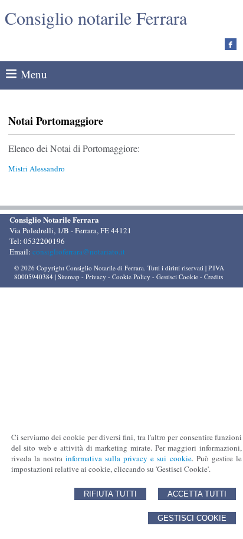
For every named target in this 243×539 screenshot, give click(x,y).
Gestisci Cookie (191, 518)
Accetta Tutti (197, 494)
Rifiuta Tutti (110, 494)
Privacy (96, 276)
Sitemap (69, 276)
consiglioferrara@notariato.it (78, 251)
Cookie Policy (131, 276)
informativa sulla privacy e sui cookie (128, 458)
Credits (213, 276)
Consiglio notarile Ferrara (96, 17)
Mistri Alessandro (36, 168)
